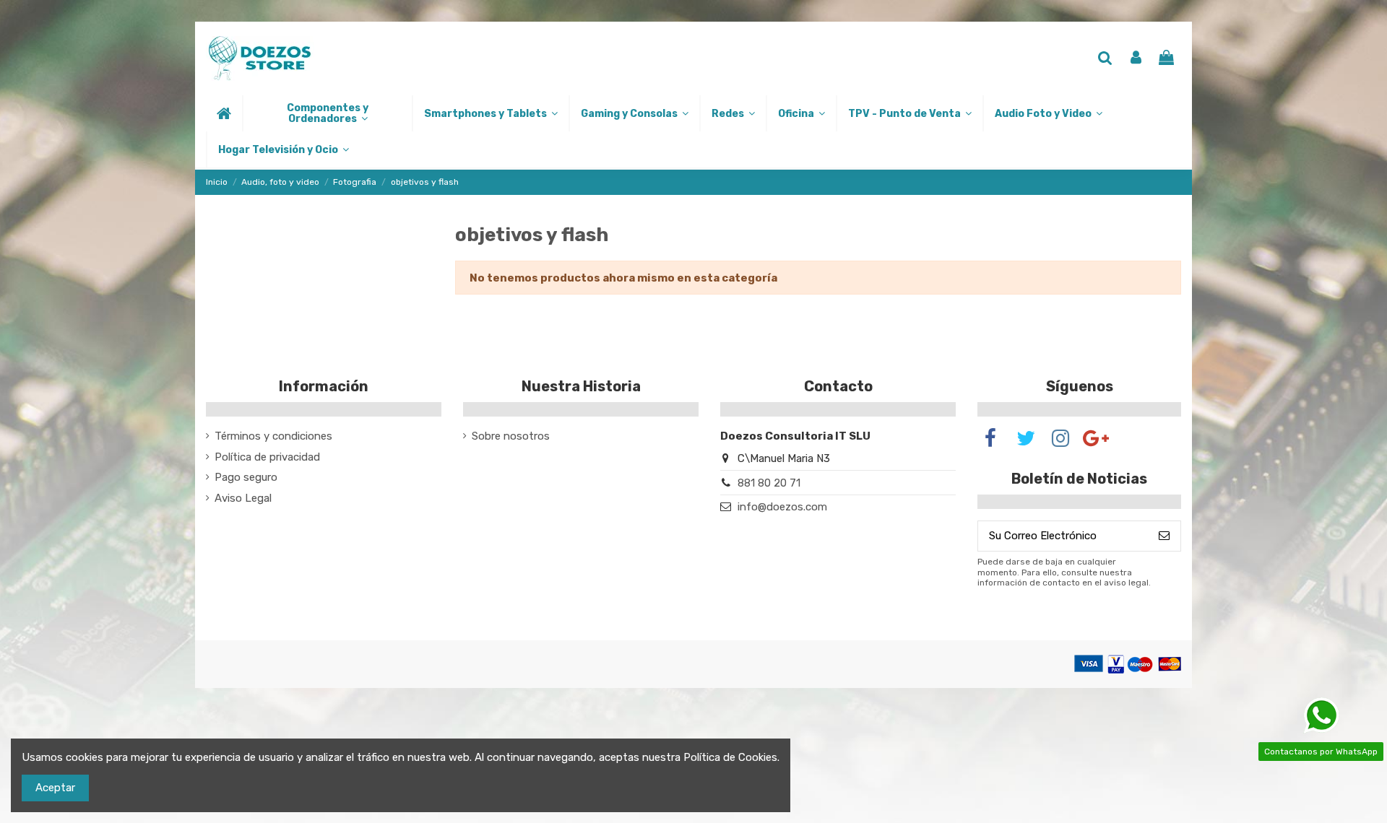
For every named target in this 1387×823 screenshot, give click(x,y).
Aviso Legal (243, 498)
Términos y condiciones (273, 436)
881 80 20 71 (769, 482)
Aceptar (55, 787)
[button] (327, 113)
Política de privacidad (267, 456)
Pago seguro (246, 477)
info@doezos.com (782, 506)
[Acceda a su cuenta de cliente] (1136, 59)
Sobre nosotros (511, 436)
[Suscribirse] (1164, 536)
